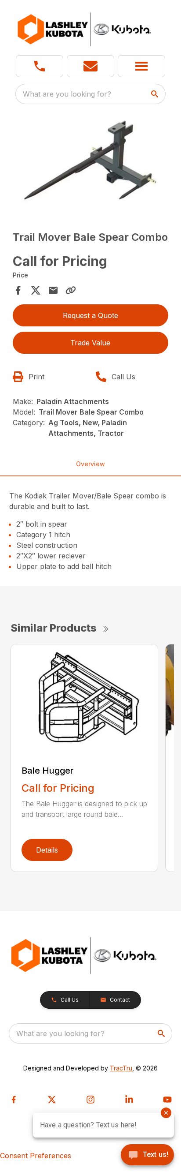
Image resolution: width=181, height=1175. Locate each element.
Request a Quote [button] (90, 315)
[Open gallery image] (91, 165)
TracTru (121, 1068)
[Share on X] (35, 290)
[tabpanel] (91, 166)
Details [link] (47, 850)
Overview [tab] (90, 464)
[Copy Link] (70, 290)
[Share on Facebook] (18, 290)
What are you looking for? (67, 94)
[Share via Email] (53, 290)
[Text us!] (147, 1155)
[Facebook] (13, 1099)
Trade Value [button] (90, 342)
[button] (39, 66)
